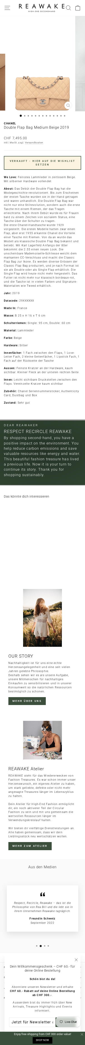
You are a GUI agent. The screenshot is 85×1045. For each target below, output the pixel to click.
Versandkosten (34, 142)
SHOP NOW (42, 1040)
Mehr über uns (27, 701)
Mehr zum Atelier (30, 846)
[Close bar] (82, 1034)
